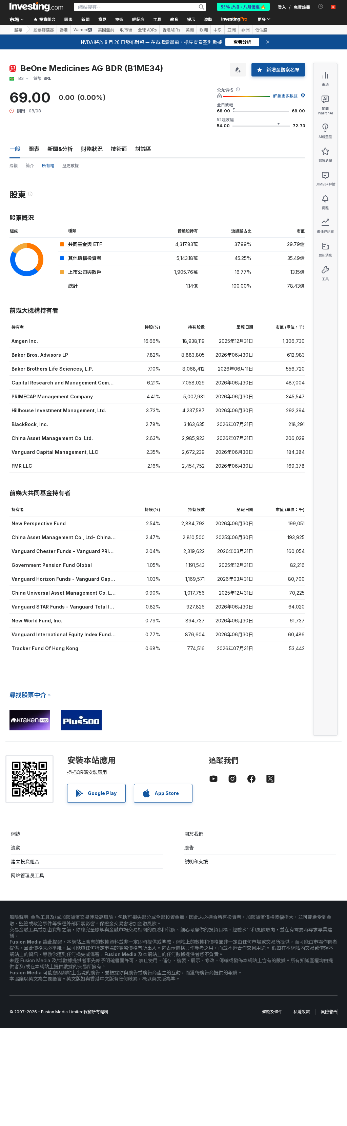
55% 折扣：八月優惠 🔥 (243, 6)
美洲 (190, 29)
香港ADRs (171, 29)
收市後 (126, 29)
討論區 (143, 149)
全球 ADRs (147, 29)
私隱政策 (301, 1011)
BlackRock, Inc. (30, 424)
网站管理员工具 (27, 875)
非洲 (245, 29)
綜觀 (13, 165)
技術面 (119, 149)
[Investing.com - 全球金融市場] (36, 7)
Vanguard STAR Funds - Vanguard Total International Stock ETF (88, 607)
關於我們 (193, 834)
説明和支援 (196, 861)
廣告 (189, 848)
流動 (15, 848)
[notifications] (321, 6)
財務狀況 (92, 149)
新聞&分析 (60, 149)
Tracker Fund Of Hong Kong (45, 648)
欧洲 (204, 29)
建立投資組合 (25, 861)
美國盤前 (106, 29)
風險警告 (329, 1011)
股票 (18, 29)
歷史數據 (70, 165)
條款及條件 (272, 1011)
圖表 (33, 149)
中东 (217, 29)
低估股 (261, 29)
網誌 (15, 834)
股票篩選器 (44, 29)
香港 (64, 29)
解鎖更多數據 (285, 95)
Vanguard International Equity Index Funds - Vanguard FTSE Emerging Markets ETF (111, 634)
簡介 (30, 165)
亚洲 (231, 29)
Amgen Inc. (25, 341)
